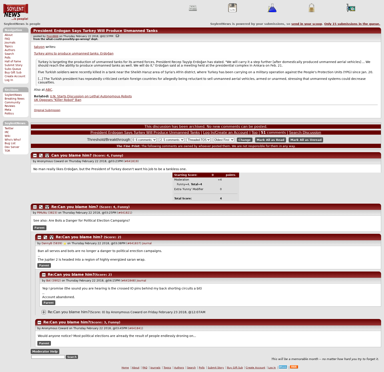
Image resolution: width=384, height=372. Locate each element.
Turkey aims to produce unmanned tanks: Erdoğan (74, 53)
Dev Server (12, 147)
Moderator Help (45, 351)
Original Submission (47, 110)
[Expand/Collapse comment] (35, 155)
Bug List (10, 143)
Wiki (7, 136)
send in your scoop (306, 24)
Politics (9, 113)
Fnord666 (52, 36)
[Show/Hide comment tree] (41, 155)
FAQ (7, 38)
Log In (9, 80)
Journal (147, 243)
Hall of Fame (13, 61)
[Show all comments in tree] (47, 155)
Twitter (9, 128)
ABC (49, 89)
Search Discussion (305, 132)
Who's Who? (13, 139)
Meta (8, 109)
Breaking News (14, 98)
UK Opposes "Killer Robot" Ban (57, 100)
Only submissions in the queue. (352, 24)
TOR (7, 150)
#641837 (133, 243)
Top (255, 132)
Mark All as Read (270, 140)
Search (9, 53)
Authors (10, 50)
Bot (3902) (53, 280)
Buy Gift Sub (13, 72)
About (9, 35)
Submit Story (13, 65)
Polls (7, 57)
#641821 (124, 212)
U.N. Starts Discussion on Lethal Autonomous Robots (91, 96)
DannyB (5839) (52, 243)
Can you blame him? (71, 155)
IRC (7, 132)
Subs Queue (13, 69)
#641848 (128, 280)
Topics (9, 46)
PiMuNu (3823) (47, 212)
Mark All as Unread (306, 140)
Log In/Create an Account (225, 132)
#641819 (131, 161)
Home (125, 367)
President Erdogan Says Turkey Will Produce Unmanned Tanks (95, 31)
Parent (39, 227)
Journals (10, 42)
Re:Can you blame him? (74, 207)
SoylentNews (15, 12)
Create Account (15, 76)
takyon (39, 47)
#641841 (135, 328)
